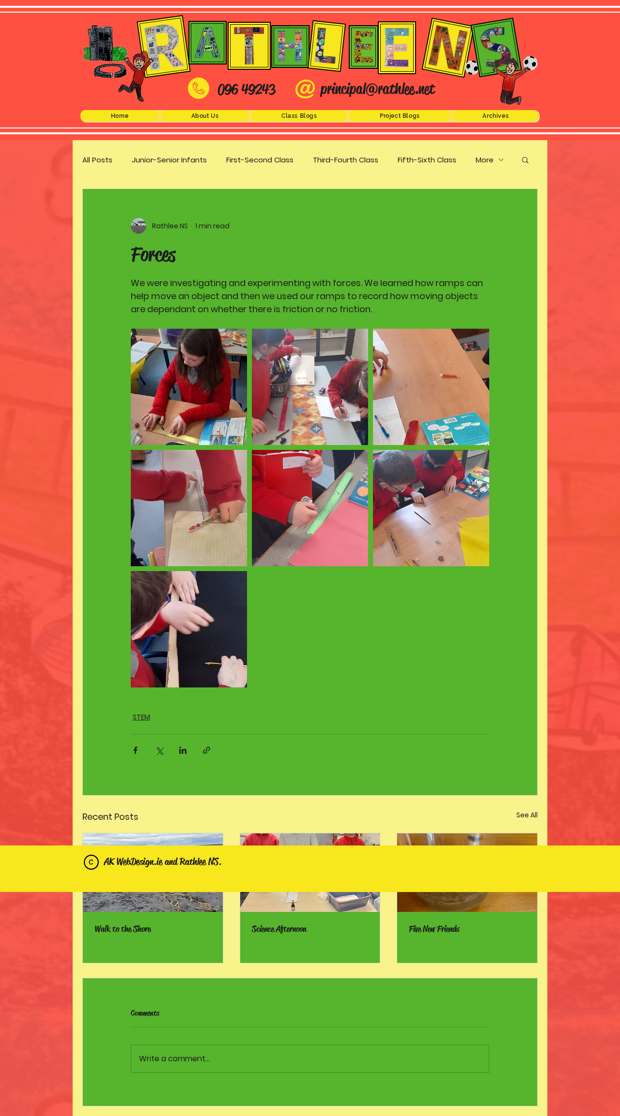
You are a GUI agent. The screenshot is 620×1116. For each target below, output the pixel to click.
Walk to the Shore (122, 929)
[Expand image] (189, 387)
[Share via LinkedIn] (182, 750)
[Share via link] (206, 750)
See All (527, 815)
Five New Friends (434, 929)
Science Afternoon (279, 929)
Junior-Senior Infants (169, 160)
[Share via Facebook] (135, 750)
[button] (205, 116)
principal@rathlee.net (377, 89)
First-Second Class (260, 160)
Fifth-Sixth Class (427, 160)
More (485, 160)
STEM (141, 717)
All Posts (97, 160)
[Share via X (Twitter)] (159, 750)
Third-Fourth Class (345, 160)
